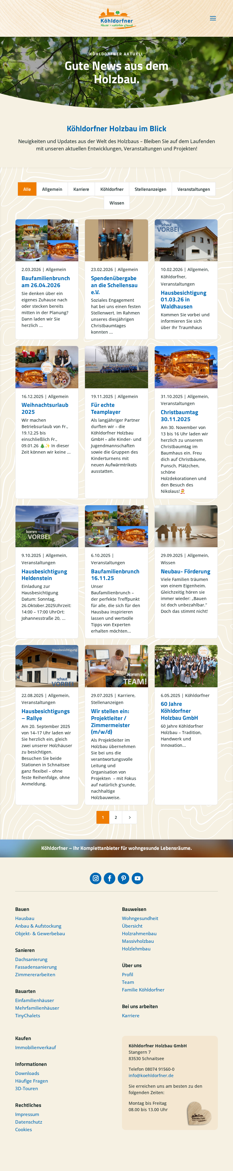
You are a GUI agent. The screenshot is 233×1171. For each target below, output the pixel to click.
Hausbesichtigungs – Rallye (46, 714)
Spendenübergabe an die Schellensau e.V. (114, 284)
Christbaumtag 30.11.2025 (179, 415)
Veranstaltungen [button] (193, 189)
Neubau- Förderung (185, 571)
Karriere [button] (81, 189)
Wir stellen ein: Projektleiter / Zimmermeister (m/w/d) (110, 721)
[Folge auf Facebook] (109, 878)
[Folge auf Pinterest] (123, 878)
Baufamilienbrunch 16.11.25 (115, 574)
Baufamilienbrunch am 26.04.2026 (46, 281)
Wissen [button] (117, 202)
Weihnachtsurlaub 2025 (45, 408)
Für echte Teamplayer (105, 408)
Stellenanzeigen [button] (150, 189)
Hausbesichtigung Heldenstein (44, 574)
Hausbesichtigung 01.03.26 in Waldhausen (183, 299)
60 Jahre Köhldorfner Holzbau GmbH (179, 710)
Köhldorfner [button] (111, 189)
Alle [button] (27, 189)
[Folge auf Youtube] (137, 878)
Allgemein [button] (52, 189)
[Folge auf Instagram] (95, 878)
